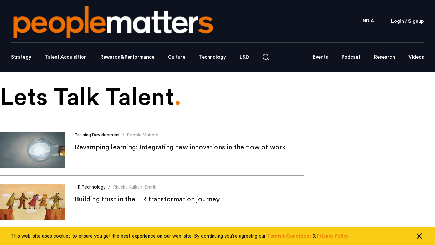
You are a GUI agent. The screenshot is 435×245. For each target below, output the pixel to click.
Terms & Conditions (289, 236)
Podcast (351, 57)
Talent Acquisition (66, 57)
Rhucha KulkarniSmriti (134, 187)
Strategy (21, 57)
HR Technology (90, 187)
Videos (416, 57)
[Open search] (266, 57)
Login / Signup (407, 21)
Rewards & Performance (127, 57)
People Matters (142, 134)
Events (320, 57)
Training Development (97, 134)
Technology (212, 57)
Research (384, 57)
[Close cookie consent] (419, 236)
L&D (244, 57)
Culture (176, 57)
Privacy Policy (333, 236)
